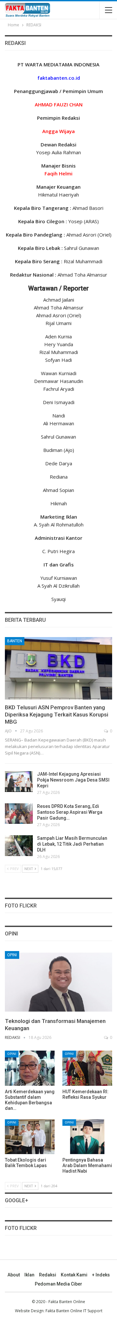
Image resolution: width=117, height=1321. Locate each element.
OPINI (12, 955)
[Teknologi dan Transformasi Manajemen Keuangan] (58, 982)
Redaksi (47, 1274)
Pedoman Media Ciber (58, 1284)
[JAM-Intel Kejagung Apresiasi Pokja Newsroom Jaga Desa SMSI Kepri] (19, 781)
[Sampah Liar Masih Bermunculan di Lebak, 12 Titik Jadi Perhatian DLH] (19, 845)
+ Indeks (101, 1274)
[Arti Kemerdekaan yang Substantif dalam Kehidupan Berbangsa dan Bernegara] (30, 1068)
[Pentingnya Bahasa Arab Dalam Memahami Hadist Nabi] (87, 1136)
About (13, 1274)
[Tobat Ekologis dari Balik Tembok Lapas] (30, 1136)
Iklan (29, 1274)
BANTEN (14, 641)
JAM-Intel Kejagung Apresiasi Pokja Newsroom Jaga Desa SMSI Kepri (73, 779)
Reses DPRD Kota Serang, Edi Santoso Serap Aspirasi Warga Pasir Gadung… (69, 812)
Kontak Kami (74, 1274)
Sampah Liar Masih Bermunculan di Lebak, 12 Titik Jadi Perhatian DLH (72, 844)
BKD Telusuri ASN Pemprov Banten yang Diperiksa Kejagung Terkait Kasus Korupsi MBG (56, 714)
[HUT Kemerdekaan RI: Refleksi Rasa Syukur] (87, 1068)
